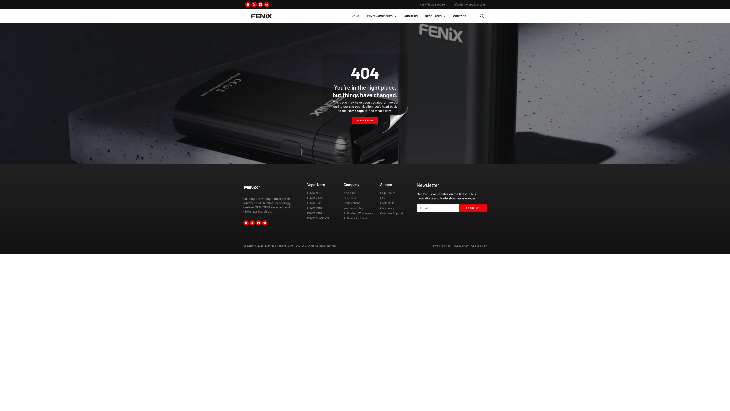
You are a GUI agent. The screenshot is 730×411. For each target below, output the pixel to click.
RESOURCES (433, 16)
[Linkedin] (260, 4)
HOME (355, 16)
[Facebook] (248, 4)
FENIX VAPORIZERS (380, 16)
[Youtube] (266, 4)
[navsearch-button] (482, 16)
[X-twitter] (254, 4)
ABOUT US (411, 16)
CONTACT (459, 16)
